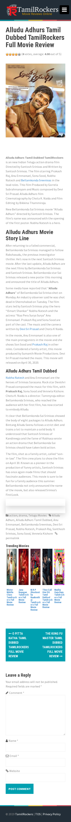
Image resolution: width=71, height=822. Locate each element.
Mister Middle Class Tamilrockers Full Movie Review (12, 597)
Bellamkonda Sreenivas (36, 180)
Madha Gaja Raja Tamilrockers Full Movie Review (59, 596)
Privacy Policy (52, 814)
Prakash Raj (40, 344)
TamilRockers (24, 814)
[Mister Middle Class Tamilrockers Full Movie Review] (12, 566)
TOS (38, 814)
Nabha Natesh (15, 377)
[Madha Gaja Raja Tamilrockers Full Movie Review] (59, 566)
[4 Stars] (16, 54)
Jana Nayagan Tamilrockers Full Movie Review (24, 596)
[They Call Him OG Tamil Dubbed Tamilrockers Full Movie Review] (47, 566)
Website (14, 771)
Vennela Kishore (42, 533)
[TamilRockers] (32, 9)
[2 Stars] (10, 54)
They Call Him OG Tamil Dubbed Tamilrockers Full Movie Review (47, 599)
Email (14, 756)
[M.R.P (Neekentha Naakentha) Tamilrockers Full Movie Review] (35, 566)
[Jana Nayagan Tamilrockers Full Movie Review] (24, 566)
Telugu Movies (37, 515)
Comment (16, 693)
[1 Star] (7, 54)
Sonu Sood (23, 533)
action (13, 515)
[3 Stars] (13, 54)
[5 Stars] (19, 54)
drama (23, 515)
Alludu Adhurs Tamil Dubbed (34, 520)
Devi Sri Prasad (29, 329)
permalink (12, 538)
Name (13, 741)
